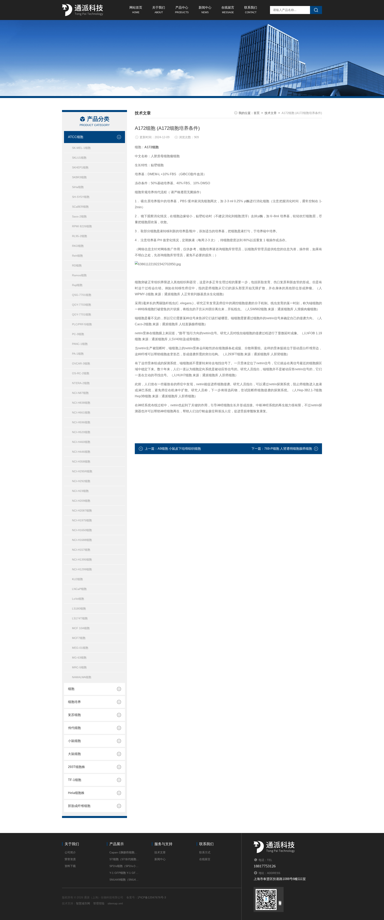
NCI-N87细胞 (80, 392)
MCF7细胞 (78, 638)
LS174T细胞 (80, 618)
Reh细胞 (77, 255)
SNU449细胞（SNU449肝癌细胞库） (124, 879)
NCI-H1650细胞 (82, 530)
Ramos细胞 (79, 275)
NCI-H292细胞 (81, 481)
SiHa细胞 (78, 187)
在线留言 (227, 10)
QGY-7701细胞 (81, 314)
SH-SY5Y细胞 (80, 196)
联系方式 (204, 852)
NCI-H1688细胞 (82, 540)
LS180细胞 (79, 608)
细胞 (71, 689)
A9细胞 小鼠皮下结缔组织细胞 (179, 448)
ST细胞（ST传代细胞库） (124, 859)
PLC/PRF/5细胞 (82, 324)
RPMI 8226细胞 (82, 226)
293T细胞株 (76, 767)
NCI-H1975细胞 (82, 520)
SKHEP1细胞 (80, 167)
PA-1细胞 (78, 353)
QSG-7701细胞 (81, 294)
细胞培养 (74, 702)
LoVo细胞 (78, 598)
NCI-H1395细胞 (82, 559)
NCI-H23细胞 (80, 491)
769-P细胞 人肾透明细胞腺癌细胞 (288, 448)
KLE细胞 (77, 579)
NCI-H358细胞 (81, 461)
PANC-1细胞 (80, 343)
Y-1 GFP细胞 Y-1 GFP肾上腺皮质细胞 (124, 872)
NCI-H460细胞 (81, 441)
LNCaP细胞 (79, 589)
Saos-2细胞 (79, 216)
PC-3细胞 (78, 334)
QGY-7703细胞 (81, 304)
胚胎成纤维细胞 (79, 806)
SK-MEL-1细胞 (81, 147)
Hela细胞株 (76, 793)
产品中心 (182, 10)
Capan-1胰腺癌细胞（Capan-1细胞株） (124, 852)
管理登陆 (98, 903)
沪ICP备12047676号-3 (152, 897)
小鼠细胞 (74, 741)
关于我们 (158, 10)
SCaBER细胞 (80, 206)
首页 (257, 113)
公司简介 (70, 852)
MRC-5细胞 (79, 667)
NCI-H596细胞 (81, 422)
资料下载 (70, 866)
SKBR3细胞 (79, 177)
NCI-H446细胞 (81, 451)
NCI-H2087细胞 (82, 510)
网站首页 (135, 10)
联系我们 (250, 10)
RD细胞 (77, 265)
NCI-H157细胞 (81, 549)
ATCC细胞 (75, 137)
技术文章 (271, 113)
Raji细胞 (77, 285)
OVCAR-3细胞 (81, 363)
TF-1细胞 (74, 780)
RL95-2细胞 (79, 236)
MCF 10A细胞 (81, 628)
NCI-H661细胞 (81, 412)
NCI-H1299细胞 (82, 569)
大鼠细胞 (74, 754)
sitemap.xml (115, 903)
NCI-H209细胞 (81, 500)
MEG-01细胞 (80, 647)
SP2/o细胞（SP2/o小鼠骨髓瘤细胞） (124, 866)
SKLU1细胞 (79, 157)
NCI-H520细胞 (81, 432)
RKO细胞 (78, 245)
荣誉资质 (70, 859)
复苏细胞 (74, 715)
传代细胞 (74, 728)
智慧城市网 (83, 903)
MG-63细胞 (79, 657)
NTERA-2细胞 (81, 383)
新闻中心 (205, 10)
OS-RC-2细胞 (80, 373)
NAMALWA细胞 (81, 677)
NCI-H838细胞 (81, 402)
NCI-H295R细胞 (82, 471)
